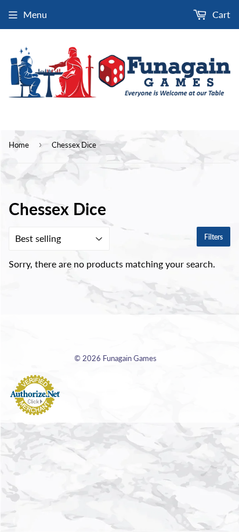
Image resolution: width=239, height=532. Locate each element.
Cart (220, 14)
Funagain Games (130, 358)
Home (19, 144)
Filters (213, 237)
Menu (35, 14)
